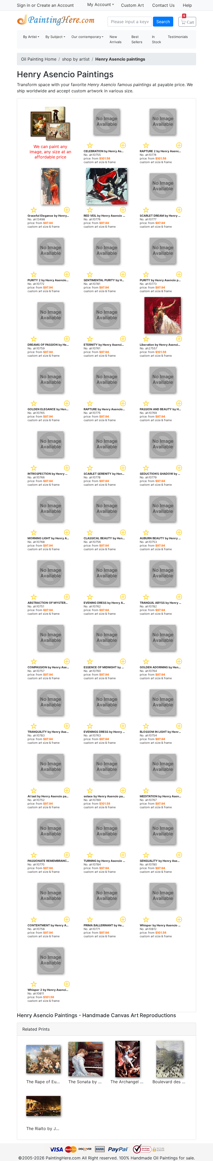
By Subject (54, 37)
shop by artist (76, 59)
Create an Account (55, 5)
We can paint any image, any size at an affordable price (50, 151)
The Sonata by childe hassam (97, 1081)
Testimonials (178, 37)
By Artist (30, 37)
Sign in (23, 5)
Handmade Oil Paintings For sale (56, 20)
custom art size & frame (100, 162)
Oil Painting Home (38, 59)
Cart (188, 20)
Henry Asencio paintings (120, 59)
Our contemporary (86, 37)
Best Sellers (136, 39)
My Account (99, 4)
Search (163, 21)
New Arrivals (116, 39)
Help (187, 5)
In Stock (156, 39)
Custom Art (132, 5)
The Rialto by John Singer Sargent (60, 1128)
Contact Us (163, 5)
